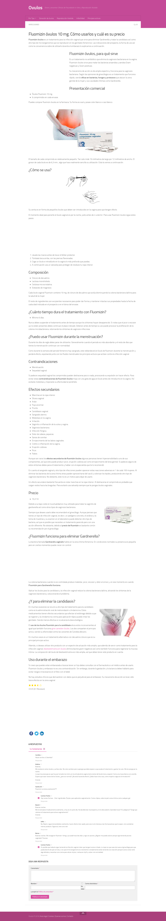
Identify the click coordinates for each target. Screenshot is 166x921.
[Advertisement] (48, 68)
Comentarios (38, 749)
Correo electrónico (91, 884)
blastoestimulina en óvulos (55, 649)
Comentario (35, 868)
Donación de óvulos (46, 18)
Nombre (34, 884)
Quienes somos (60, 916)
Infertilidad (80, 18)
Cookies (51, 916)
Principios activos (94, 18)
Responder (38, 760)
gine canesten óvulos (60, 628)
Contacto (70, 916)
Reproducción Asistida (65, 18)
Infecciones (34, 24)
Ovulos (35, 7)
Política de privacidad (45, 892)
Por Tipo (31, 18)
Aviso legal (43, 916)
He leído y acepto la (57, 889)
